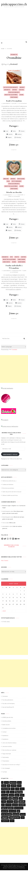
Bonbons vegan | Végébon (9, 505)
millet (20, 798)
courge (17, 788)
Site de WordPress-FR (8, 707)
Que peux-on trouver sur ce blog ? (11, 764)
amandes (6, 782)
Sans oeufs (6, 261)
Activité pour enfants (11, 87)
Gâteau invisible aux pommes (10, 495)
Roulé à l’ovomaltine (14, 101)
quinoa (15, 805)
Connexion (5, 696)
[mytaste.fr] (4, 420)
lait (10, 798)
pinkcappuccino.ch (14, 4)
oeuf (15, 801)
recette (22, 805)
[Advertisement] (14, 23)
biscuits (19, 782)
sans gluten (7, 808)
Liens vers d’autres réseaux (9, 742)
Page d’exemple (6, 753)
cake (9, 785)
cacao (4, 785)
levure (15, 798)
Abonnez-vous (10, 454)
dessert (3, 792)
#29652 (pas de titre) (7, 717)
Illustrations (5, 735)
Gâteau (14, 89)
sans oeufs (12, 811)
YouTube (4, 772)
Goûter (21, 89)
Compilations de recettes (8, 728)
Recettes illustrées (11, 94)
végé (22, 817)
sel (18, 811)
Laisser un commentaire (14, 196)
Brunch (22, 87)
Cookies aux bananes (7, 484)
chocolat (5, 789)
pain (3, 804)
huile (22, 795)
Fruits (17, 256)
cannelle (13, 785)
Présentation (5, 761)
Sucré (21, 94)
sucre (16, 814)
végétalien (5, 820)
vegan (5, 817)
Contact (4, 732)
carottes (19, 785)
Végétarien (14, 97)
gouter (11, 795)
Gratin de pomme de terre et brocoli (11, 491)
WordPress (22, 868)
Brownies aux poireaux (8, 488)
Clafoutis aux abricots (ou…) (9, 481)
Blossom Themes (7, 868)
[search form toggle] (26, 42)
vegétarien (14, 817)
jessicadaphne (6, 103)
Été (11, 256)
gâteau (17, 795)
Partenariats (5, 757)
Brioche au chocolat (14, 192)
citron (12, 788)
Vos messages (6, 768)
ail (2, 782)
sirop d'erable (6, 814)
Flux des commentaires (8, 703)
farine (19, 792)
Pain (8, 181)
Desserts (7, 89)
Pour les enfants (14, 92)
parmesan (8, 804)
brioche (6, 178)
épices (12, 820)
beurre (13, 782)
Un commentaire (22, 103)
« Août (4, 611)
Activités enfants (6, 721)
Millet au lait (12, 522)
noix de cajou (9, 801)
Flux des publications (7, 700)
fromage (4, 795)
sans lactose (19, 808)
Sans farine (21, 259)
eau (8, 792)
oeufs (22, 801)
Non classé (21, 178)
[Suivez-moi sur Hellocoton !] (9, 426)
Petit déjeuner (16, 181)
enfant (12, 792)
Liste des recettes (7, 746)
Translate (14, 349)
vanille (23, 814)
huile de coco (4, 798)
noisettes (3, 801)
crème (22, 788)
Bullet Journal (5, 724)
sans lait (4, 811)
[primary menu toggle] (2, 43)
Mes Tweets (4, 560)
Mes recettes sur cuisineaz (9, 750)
